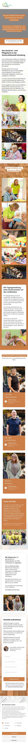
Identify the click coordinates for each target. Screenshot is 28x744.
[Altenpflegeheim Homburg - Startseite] (7, 4)
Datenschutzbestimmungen (15, 686)
